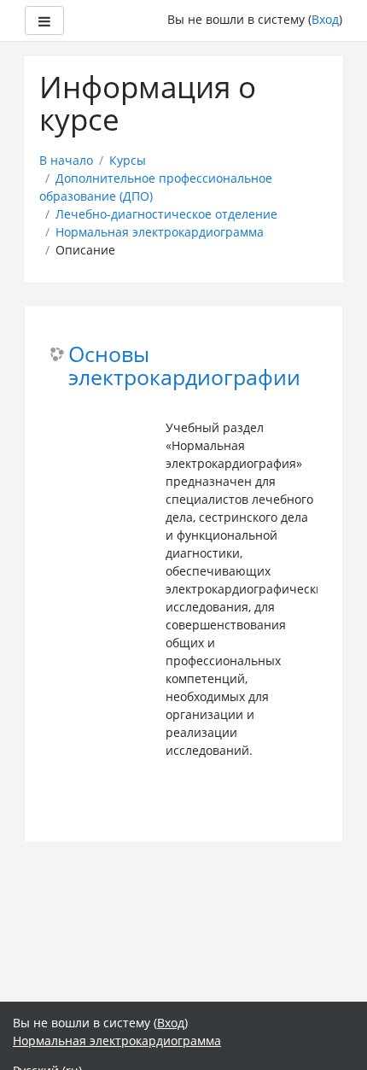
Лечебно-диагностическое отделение (166, 214)
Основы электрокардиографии (184, 366)
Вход (325, 19)
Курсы (127, 160)
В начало (66, 160)
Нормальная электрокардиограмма (159, 232)
